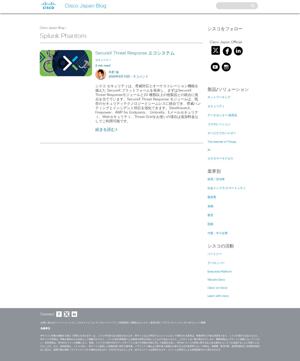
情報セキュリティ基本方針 (145, 322)
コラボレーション (219, 124)
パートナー (215, 254)
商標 (203, 322)
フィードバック (65, 322)
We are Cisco (216, 279)
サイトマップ (107, 322)
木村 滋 (113, 72)
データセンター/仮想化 (222, 115)
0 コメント (141, 76)
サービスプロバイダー (222, 133)
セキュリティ (216, 106)
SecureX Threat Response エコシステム (135, 53)
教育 (210, 215)
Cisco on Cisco (218, 288)
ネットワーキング (219, 97)
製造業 (212, 197)
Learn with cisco (218, 296)
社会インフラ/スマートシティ (227, 188)
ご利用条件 (123, 322)
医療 (210, 224)
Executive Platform (220, 271)
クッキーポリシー (188, 322)
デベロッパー (216, 263)
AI (209, 150)
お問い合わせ (47, 322)
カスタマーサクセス (220, 158)
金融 (210, 206)
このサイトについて (87, 322)
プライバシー (169, 322)
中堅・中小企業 (218, 233)
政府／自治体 (216, 179)
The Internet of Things (222, 142)
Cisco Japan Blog (52, 27)
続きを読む (105, 130)
